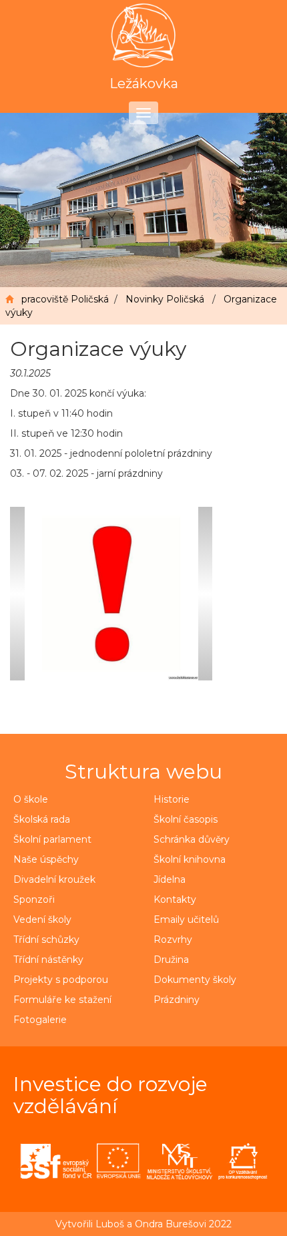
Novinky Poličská (164, 299)
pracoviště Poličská (65, 299)
